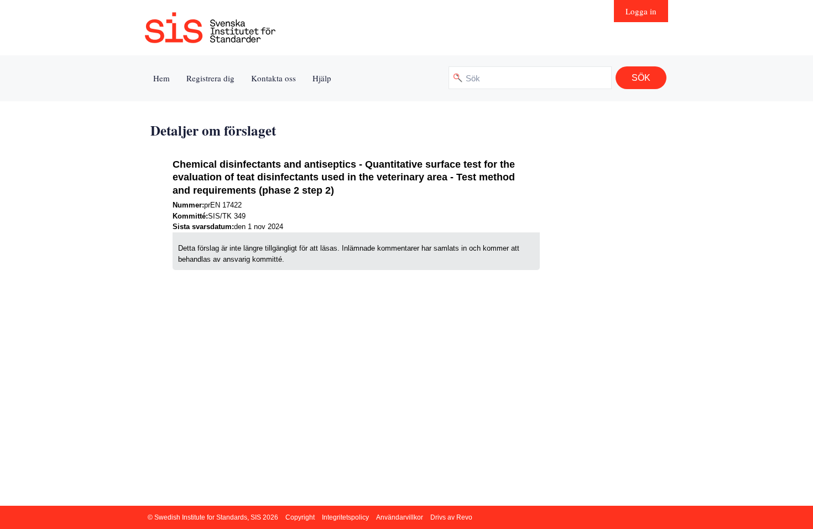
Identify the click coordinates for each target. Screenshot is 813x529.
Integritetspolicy (345, 517)
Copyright (300, 517)
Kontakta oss (273, 78)
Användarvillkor (399, 517)
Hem (161, 78)
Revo (464, 517)
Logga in (641, 11)
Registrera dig (210, 78)
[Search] (641, 77)
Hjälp (321, 78)
